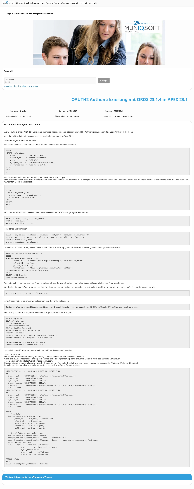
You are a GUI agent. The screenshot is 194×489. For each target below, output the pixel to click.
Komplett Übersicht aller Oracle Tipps (21, 86)
